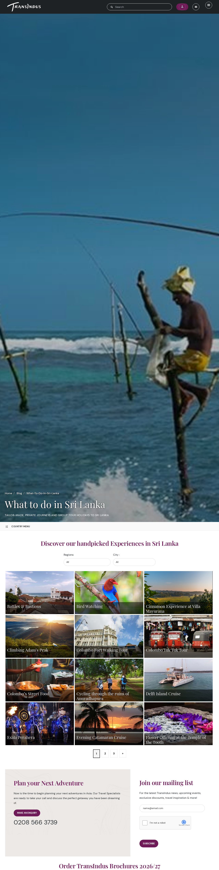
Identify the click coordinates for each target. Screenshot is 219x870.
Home (8, 493)
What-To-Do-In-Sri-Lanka (43, 493)
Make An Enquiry (27, 812)
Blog (19, 493)
